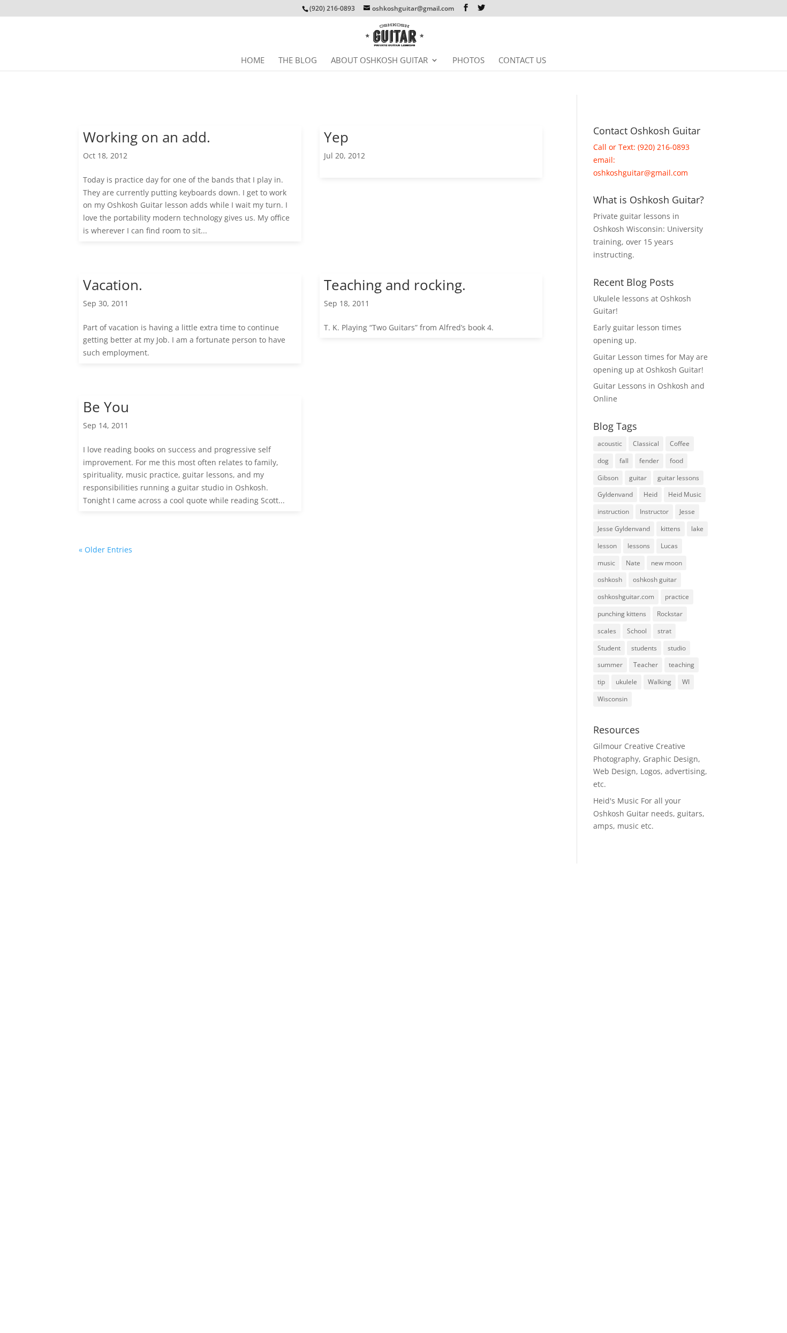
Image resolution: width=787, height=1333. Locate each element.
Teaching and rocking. (395, 284)
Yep (336, 137)
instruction (613, 511)
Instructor (654, 511)
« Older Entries (105, 549)
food (676, 460)
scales (606, 630)
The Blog (297, 60)
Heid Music (684, 494)
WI (686, 681)
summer (610, 664)
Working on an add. (146, 137)
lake (697, 528)
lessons (638, 545)
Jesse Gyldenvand (623, 528)
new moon (666, 562)
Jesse (687, 511)
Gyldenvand (615, 494)
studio (677, 648)
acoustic (609, 443)
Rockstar (670, 613)
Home (252, 60)
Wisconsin (612, 698)
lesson (607, 545)
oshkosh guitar (655, 579)
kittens (670, 528)
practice (677, 596)
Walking (659, 681)
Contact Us (522, 60)
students (644, 648)
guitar (638, 477)
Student (608, 648)
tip (601, 681)
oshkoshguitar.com (625, 596)
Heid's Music (616, 801)
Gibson (607, 477)
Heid (650, 494)
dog (603, 460)
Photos (468, 60)
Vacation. (112, 284)
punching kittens (621, 613)
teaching (681, 664)
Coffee (680, 443)
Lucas (669, 545)
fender (649, 460)
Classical (646, 443)
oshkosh (609, 579)
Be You (106, 406)
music (606, 562)
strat (664, 630)
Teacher (645, 664)
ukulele (626, 681)
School (637, 630)
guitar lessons (678, 477)
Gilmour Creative (623, 746)
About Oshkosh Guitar (379, 60)
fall (624, 460)
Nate (633, 562)
